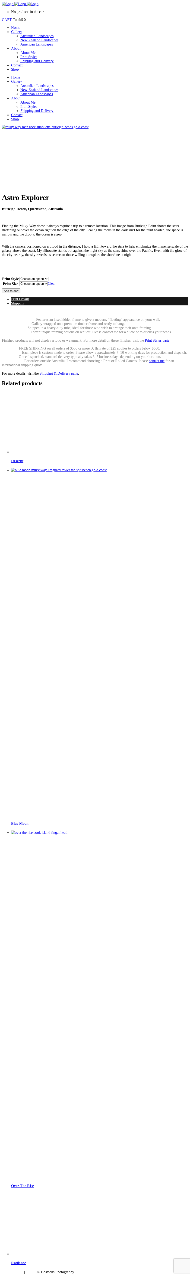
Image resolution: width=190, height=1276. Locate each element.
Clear (52, 283)
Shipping (17, 303)
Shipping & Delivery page (59, 373)
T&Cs (30, 1272)
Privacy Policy (12, 1272)
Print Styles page (157, 340)
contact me (157, 361)
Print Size (10, 284)
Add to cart (11, 291)
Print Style (10, 279)
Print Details (20, 299)
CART (7, 20)
